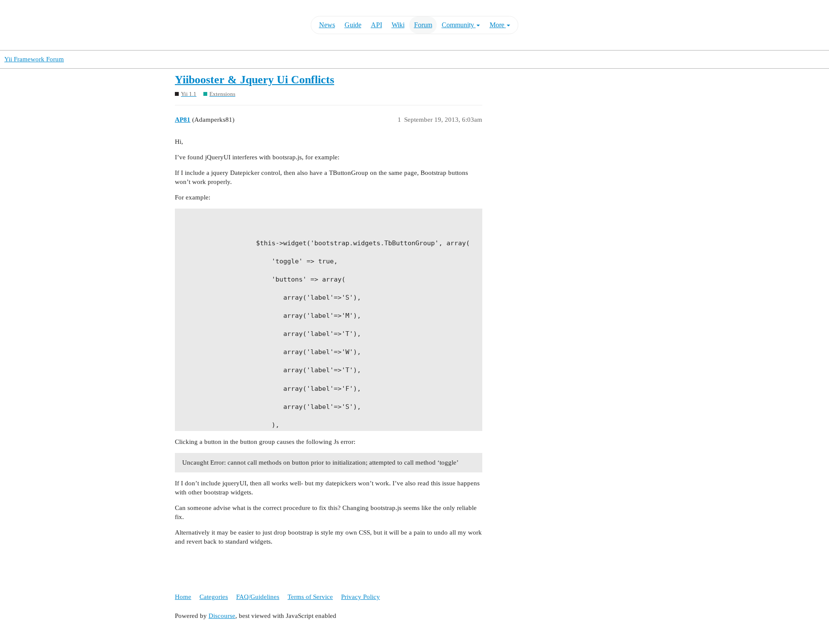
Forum (423, 24)
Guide (353, 24)
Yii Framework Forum (34, 59)
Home (183, 596)
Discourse (222, 615)
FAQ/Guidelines (257, 596)
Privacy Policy (360, 596)
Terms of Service (310, 596)
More (498, 24)
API (376, 24)
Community (459, 24)
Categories (213, 596)
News (327, 24)
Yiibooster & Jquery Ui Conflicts (254, 79)
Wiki (398, 24)
